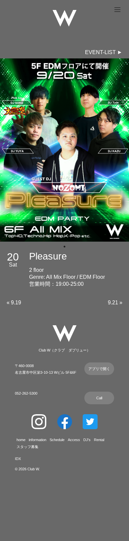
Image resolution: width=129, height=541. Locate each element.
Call (99, 398)
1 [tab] (64, 246)
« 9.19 (14, 302)
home (21, 440)
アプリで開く (99, 369)
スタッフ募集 (27, 447)
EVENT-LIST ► (103, 52)
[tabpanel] (64, 150)
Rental (99, 440)
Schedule (57, 440)
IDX (18, 459)
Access (74, 440)
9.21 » (115, 302)
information (37, 440)
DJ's (87, 440)
